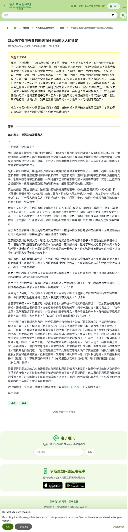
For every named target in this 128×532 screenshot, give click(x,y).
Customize (118, 526)
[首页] (14, 27)
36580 (76, 387)
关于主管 (73, 501)
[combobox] (57, 15)
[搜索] (123, 15)
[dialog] (64, 520)
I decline (23, 526)
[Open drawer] (124, 6)
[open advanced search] (112, 15)
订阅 (90, 452)
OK (8, 526)
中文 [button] (116, 6)
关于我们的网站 (58, 501)
